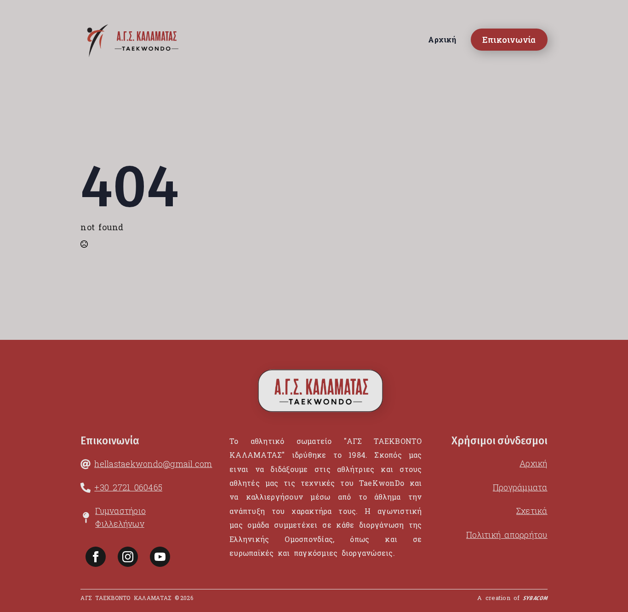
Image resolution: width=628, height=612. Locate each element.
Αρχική (442, 39)
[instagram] (128, 557)
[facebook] (96, 557)
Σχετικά (532, 510)
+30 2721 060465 (128, 487)
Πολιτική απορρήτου (507, 534)
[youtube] (160, 557)
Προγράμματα (520, 487)
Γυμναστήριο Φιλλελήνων (120, 517)
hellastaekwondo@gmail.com (153, 463)
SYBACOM (535, 600)
